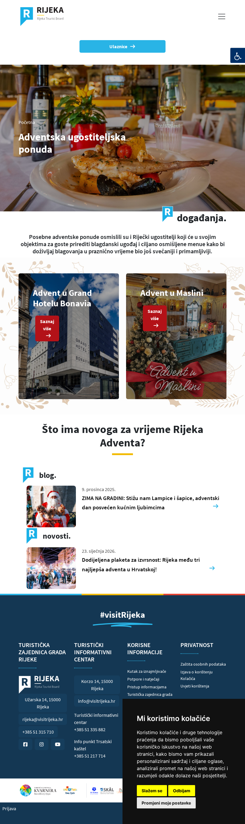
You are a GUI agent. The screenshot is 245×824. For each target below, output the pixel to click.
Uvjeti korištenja (194, 686)
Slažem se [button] (152, 790)
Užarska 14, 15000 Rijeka (43, 703)
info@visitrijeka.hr (96, 701)
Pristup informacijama (146, 687)
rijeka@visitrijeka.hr (42, 719)
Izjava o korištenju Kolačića (196, 675)
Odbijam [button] (181, 790)
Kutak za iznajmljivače (146, 671)
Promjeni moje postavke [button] (166, 802)
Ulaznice (118, 46)
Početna (27, 122)
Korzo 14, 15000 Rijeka (97, 684)
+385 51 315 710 (38, 732)
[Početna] (44, 16)
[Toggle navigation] (221, 16)
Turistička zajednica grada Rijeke (149, 698)
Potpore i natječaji (143, 679)
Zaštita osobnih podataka (203, 664)
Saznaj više (47, 324)
